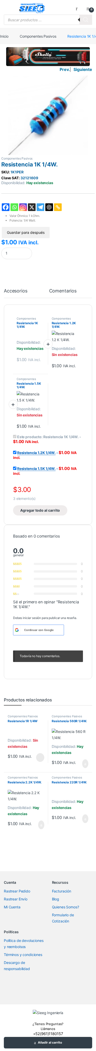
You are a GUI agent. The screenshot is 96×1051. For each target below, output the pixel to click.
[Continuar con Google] (16, 630)
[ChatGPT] (49, 207)
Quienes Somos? (65, 907)
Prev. (65, 69)
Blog (55, 899)
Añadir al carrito (50, 1042)
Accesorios (15, 291)
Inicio (4, 36)
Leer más (40, 757)
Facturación (61, 891)
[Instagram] (23, 207)
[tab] (15, 293)
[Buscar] (85, 20)
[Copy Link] (58, 207)
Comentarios (63, 291)
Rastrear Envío (15, 899)
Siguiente (82, 69)
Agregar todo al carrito (40, 510)
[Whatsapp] (14, 207)
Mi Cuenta (12, 907)
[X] (32, 207)
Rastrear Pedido (17, 891)
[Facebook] (5, 207)
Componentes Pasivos (38, 36)
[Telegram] (40, 207)
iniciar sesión (32, 618)
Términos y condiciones (23, 954)
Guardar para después (26, 232)
